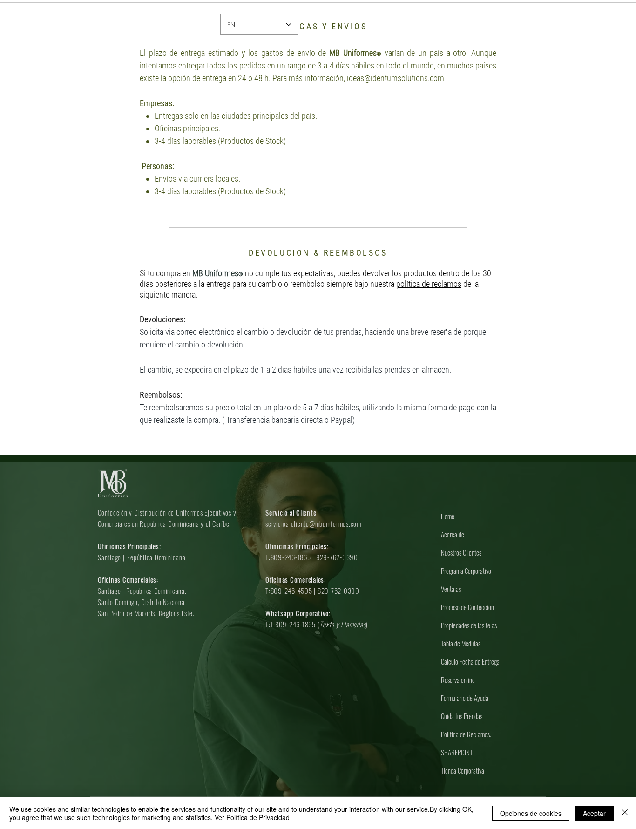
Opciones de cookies (531, 813)
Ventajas (451, 589)
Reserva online (458, 679)
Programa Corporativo (466, 570)
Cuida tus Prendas (461, 716)
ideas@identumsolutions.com (395, 78)
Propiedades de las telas (469, 625)
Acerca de (452, 534)
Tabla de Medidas (460, 643)
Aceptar (594, 813)
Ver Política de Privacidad (252, 817)
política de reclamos (428, 284)
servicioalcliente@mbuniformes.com (313, 523)
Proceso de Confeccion (467, 607)
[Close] (624, 813)
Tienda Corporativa (462, 770)
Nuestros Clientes (461, 552)
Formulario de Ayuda (464, 698)
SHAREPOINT (457, 752)
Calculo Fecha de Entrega (470, 661)
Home (447, 516)
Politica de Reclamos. (466, 734)
